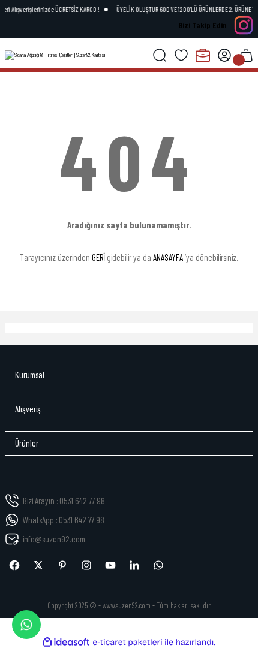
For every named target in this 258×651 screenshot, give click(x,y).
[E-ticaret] (127, 642)
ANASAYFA (168, 257)
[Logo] (55, 55)
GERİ (98, 257)
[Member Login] (224, 55)
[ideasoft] (66, 642)
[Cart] (246, 55)
